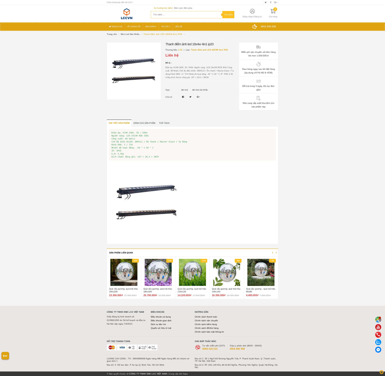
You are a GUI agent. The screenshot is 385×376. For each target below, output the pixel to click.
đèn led (184, 90)
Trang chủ (116, 27)
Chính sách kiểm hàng (206, 324)
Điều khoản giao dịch (161, 320)
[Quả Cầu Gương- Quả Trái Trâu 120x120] (192, 272)
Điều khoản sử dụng (161, 317)
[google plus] (275, 2)
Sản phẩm (150, 27)
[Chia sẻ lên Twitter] (191, 97)
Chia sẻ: (168, 97)
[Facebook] (378, 350)
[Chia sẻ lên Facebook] (183, 97)
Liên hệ (178, 27)
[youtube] (378, 327)
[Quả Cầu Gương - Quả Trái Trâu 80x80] (261, 272)
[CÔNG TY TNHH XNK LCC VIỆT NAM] (126, 13)
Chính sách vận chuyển (206, 320)
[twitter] (265, 2)
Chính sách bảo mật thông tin (209, 332)
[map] (378, 320)
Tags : (168, 90)
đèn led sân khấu (200, 90)
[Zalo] (378, 342)
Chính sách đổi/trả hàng (207, 328)
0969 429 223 (209, 349)
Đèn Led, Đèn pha (183, 8)
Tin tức (165, 27)
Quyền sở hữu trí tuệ (161, 328)
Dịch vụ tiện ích (158, 324)
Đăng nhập (247, 16)
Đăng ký (258, 16)
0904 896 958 (237, 349)
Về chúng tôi (133, 27)
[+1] (198, 97)
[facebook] (270, 2)
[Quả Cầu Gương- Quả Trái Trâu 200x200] (124, 272)
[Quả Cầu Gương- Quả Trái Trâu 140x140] (227, 272)
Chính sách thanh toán (206, 317)
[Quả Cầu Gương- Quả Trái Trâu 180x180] (158, 272)
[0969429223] (378, 335)
